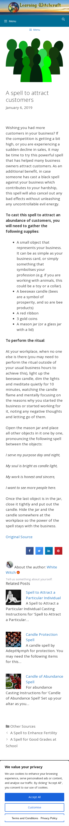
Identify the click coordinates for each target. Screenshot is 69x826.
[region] (34, 793)
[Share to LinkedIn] (49, 553)
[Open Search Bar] (63, 19)
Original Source (19, 536)
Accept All (35, 797)
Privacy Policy (49, 818)
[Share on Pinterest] (58, 553)
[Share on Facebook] (30, 553)
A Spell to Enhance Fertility (33, 732)
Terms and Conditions (25, 818)
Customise (34, 807)
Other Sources (22, 726)
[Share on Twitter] (39, 553)
